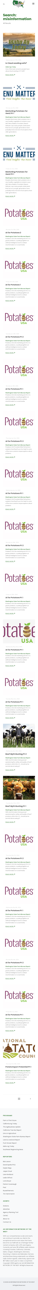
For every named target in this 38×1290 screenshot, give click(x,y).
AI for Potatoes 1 (13, 284)
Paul (4, 1187)
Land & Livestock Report (11, 1140)
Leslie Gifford (7, 1178)
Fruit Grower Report (10, 1143)
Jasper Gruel (7, 1171)
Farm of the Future (9, 1120)
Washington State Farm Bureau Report (16, 1137)
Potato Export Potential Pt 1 (18, 1067)
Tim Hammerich (9, 1194)
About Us (6, 1219)
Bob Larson (7, 1162)
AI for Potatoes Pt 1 (14, 389)
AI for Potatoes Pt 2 (14, 337)
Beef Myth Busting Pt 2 (16, 754)
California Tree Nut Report (12, 1130)
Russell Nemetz (8, 1191)
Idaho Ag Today (8, 1146)
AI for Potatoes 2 (13, 232)
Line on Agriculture (9, 1133)
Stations (6, 1206)
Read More (9, 75)
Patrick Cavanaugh (10, 1184)
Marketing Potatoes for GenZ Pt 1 (16, 112)
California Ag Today (10, 1124)
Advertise (6, 1209)
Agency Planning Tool (10, 1212)
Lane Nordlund (8, 1174)
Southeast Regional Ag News (13, 1149)
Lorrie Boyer (7, 1181)
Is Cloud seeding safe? (16, 63)
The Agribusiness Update (11, 1127)
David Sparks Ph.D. (9, 1165)
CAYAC (5, 1216)
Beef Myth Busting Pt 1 (15, 806)
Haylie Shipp (7, 1168)
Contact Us (7, 1222)
